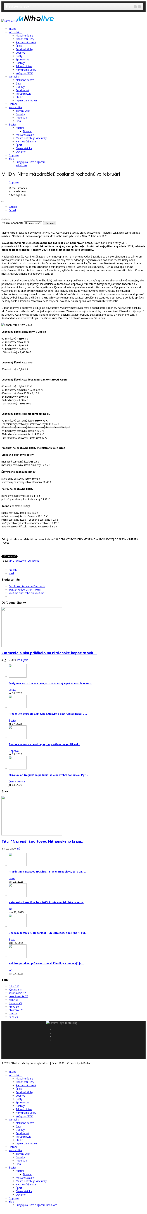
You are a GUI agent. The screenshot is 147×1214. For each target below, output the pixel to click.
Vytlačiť (13, 206)
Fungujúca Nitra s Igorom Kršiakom (36, 1205)
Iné (18, 848)
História (13, 104)
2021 (13, 1017)
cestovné (21, 560)
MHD (11, 560)
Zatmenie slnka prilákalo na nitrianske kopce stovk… (49, 653)
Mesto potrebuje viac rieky (31, 138)
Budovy (20, 86)
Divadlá (27, 131)
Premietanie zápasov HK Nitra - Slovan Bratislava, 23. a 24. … (47, 871)
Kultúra (20, 127)
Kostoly (20, 63)
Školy (19, 45)
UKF (13, 1013)
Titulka (12, 28)
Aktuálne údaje (24, 35)
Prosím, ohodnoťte (12, 223)
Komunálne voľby (26, 69)
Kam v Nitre (15, 107)
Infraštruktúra (24, 93)
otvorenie (16, 1010)
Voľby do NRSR (24, 73)
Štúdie (19, 97)
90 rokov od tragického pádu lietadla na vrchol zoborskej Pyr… (48, 775)
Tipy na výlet (23, 110)
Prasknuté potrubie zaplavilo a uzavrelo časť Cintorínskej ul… (48, 713)
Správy (12, 124)
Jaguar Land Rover (26, 100)
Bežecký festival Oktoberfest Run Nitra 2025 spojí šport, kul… (48, 932)
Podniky (20, 114)
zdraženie (33, 560)
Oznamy (20, 151)
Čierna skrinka (24, 148)
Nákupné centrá (25, 80)
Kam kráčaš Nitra (26, 141)
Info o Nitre (15, 32)
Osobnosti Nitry (25, 39)
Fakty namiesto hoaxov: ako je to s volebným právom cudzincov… (50, 683)
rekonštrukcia (18, 996)
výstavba (16, 989)
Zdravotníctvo (24, 66)
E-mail (12, 210)
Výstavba (14, 76)
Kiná (18, 121)
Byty (18, 83)
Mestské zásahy (25, 134)
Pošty (19, 56)
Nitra (14, 986)
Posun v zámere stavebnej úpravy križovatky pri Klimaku (44, 744)
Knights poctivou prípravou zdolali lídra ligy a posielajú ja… (46, 963)
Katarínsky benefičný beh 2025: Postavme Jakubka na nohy (46, 902)
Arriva (14, 1006)
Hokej (12, 878)
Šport (19, 145)
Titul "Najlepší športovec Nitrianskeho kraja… (43, 841)
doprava (15, 1003)
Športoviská (22, 59)
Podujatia (21, 117)
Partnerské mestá (26, 42)
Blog (11, 158)
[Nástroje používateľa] (2, 201)
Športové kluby (24, 49)
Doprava (14, 155)
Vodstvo (20, 52)
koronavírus (17, 993)
